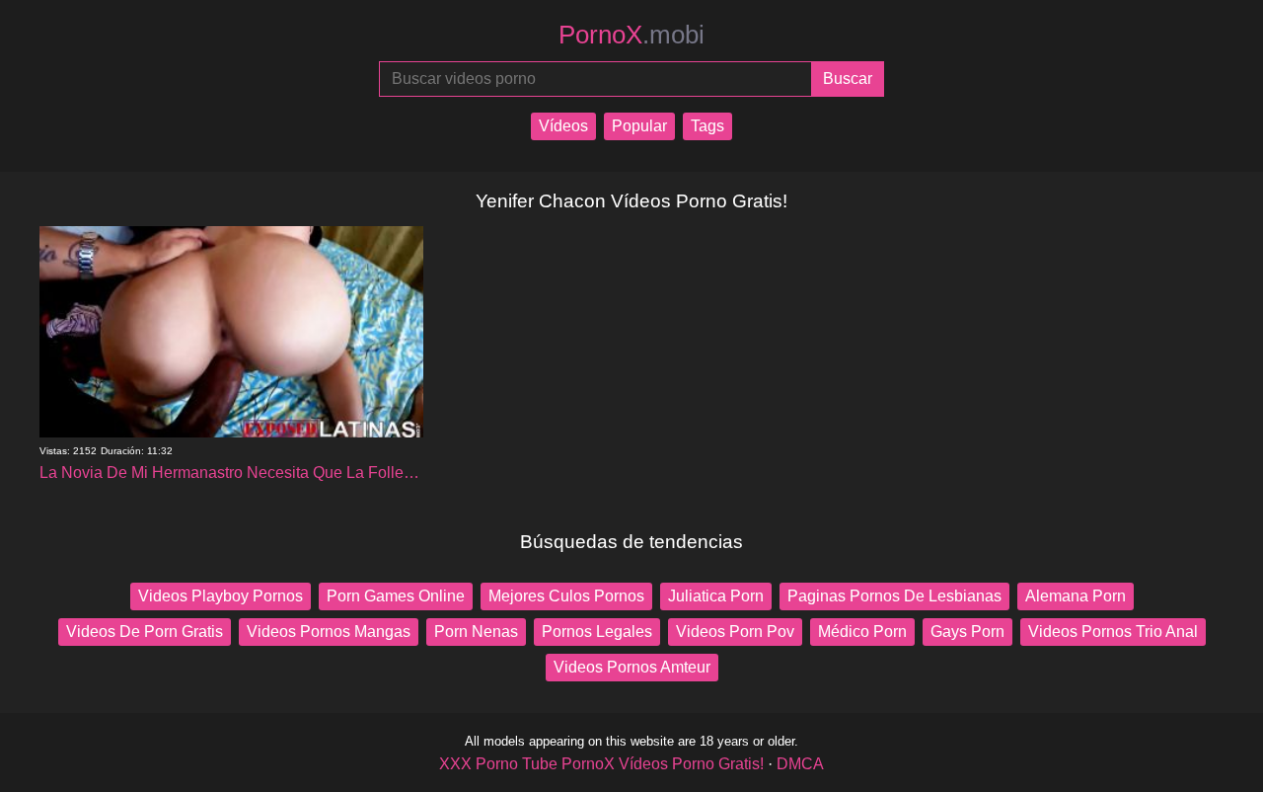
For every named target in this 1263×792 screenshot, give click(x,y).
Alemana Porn (1075, 596)
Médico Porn (862, 631)
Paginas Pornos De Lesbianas (894, 596)
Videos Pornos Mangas (328, 631)
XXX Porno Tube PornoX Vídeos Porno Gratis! (601, 763)
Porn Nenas (476, 631)
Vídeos (563, 126)
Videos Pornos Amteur (632, 667)
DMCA (800, 763)
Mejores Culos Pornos (566, 596)
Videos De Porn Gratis (144, 631)
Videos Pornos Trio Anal (1113, 631)
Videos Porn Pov (735, 631)
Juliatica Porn (716, 596)
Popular (639, 126)
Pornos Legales (597, 631)
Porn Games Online (396, 596)
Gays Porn (967, 631)
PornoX (631, 34)
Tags (707, 126)
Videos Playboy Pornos (220, 596)
